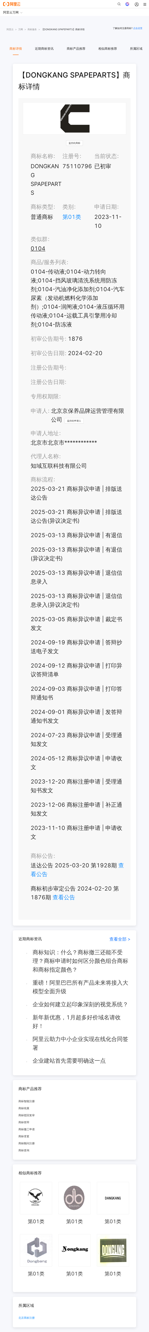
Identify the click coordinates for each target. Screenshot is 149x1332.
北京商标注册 (26, 1317)
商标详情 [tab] (16, 48)
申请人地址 (45, 433)
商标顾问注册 (26, 1143)
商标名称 (42, 156)
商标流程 (42, 479)
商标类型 (42, 206)
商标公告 (42, 855)
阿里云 (10, 29)
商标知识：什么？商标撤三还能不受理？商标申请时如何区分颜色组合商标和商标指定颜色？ (80, 961)
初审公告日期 (47, 353)
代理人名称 (45, 456)
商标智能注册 (26, 1101)
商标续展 (23, 1108)
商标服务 (32, 29)
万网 (20, 29)
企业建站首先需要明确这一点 (69, 1060)
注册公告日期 (47, 382)
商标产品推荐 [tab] (76, 48)
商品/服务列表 (48, 262)
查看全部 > (120, 939)
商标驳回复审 (26, 1115)
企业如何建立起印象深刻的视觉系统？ (80, 1004)
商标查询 (23, 1150)
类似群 (39, 239)
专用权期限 (45, 396)
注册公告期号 (47, 367)
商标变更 (23, 1136)
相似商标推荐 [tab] (107, 48)
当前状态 (105, 156)
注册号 (70, 156)
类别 (68, 206)
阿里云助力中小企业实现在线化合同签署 (80, 1043)
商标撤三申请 (26, 1129)
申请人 (39, 410)
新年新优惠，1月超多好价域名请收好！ (77, 1022)
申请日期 (105, 206)
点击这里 (137, 28)
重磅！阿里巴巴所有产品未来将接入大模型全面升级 (80, 987)
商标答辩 (23, 1122)
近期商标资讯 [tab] (44, 48)
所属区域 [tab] (136, 48)
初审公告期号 (47, 338)
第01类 (71, 216)
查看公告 (64, 897)
